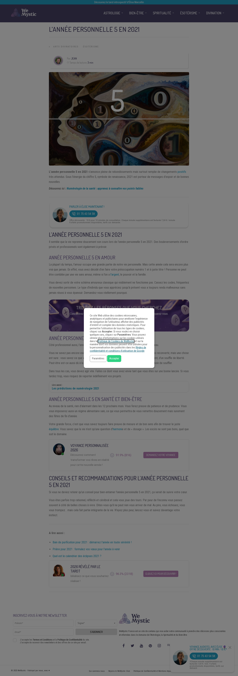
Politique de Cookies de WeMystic (116, 341)
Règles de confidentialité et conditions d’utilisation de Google (118, 349)
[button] (98, 358)
